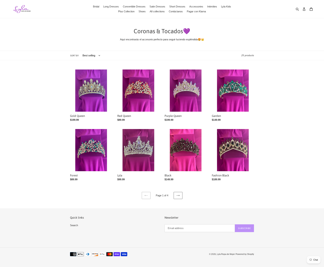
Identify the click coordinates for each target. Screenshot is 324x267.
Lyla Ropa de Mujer (226, 254)
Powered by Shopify (245, 254)
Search (74, 225)
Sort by (74, 55)
